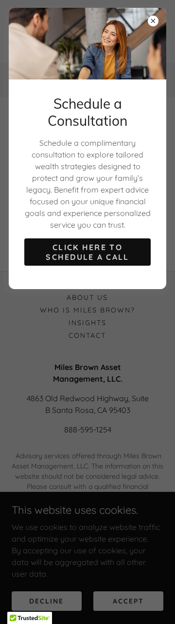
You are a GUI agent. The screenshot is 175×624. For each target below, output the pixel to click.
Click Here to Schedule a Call (87, 252)
